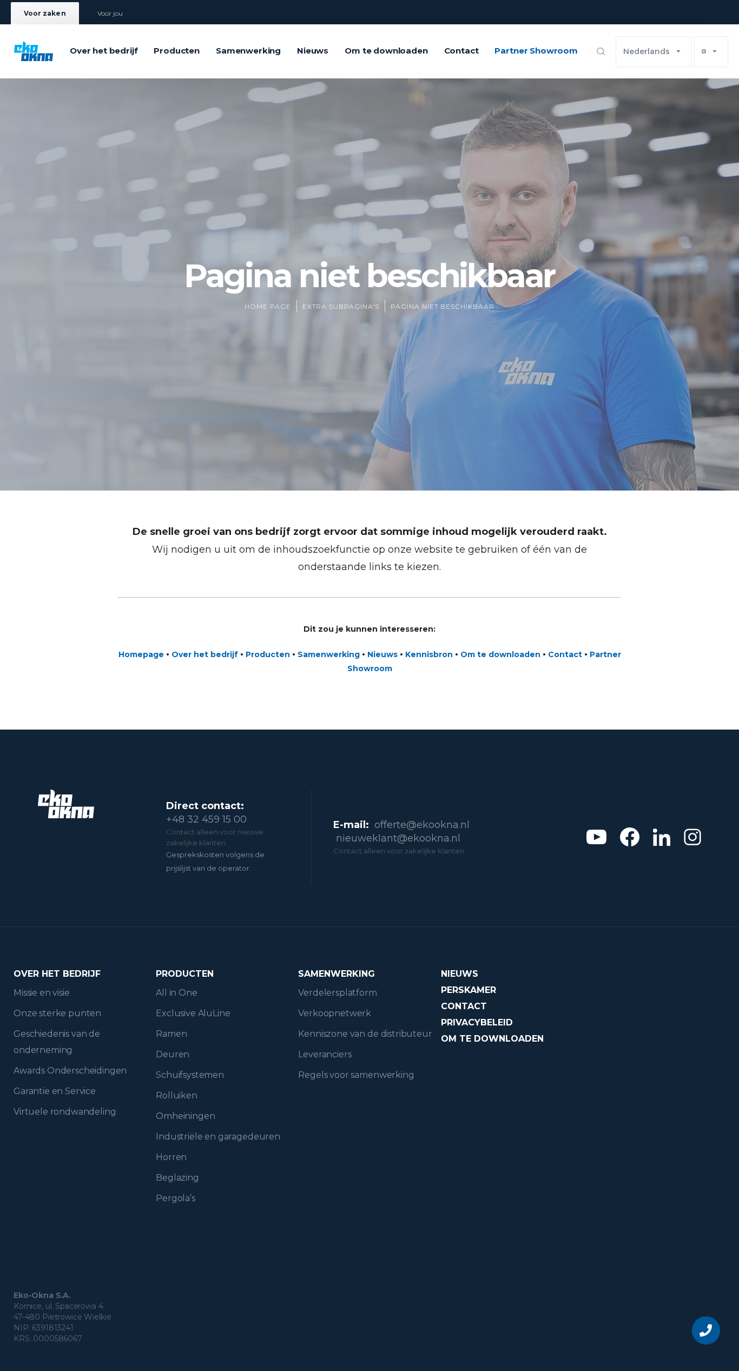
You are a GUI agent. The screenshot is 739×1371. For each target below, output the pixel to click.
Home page (268, 306)
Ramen (171, 1034)
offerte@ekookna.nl (422, 825)
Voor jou (110, 13)
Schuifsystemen (190, 1075)
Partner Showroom (535, 50)
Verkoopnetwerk (334, 1013)
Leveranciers (324, 1054)
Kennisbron (429, 654)
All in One (176, 993)
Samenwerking (248, 50)
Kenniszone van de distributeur (365, 1034)
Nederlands (646, 51)
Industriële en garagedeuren (218, 1136)
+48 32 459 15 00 (206, 819)
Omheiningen (185, 1116)
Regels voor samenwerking (356, 1075)
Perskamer (468, 990)
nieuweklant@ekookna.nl (398, 838)
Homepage (141, 654)
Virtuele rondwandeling (65, 1112)
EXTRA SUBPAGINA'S (340, 306)
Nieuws (312, 50)
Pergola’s (175, 1198)
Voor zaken (45, 13)
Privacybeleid (477, 1022)
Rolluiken (176, 1095)
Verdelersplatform (337, 993)
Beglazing (177, 1178)
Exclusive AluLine (193, 1013)
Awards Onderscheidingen (70, 1070)
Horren (171, 1157)
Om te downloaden (386, 50)
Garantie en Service (55, 1091)
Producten (177, 50)
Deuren (172, 1054)
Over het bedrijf (103, 50)
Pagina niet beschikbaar (442, 306)
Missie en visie (42, 993)
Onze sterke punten (57, 1013)
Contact (461, 50)
